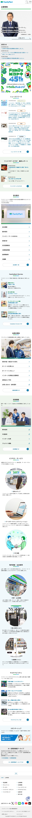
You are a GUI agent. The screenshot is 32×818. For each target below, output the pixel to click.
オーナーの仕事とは (8, 366)
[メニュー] (30, 2)
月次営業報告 (6, 245)
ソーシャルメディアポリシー (8, 811)
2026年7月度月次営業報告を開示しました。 (13, 48)
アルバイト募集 (6, 443)
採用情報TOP (16, 449)
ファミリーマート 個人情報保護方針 (9, 808)
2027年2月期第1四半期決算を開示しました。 (13, 58)
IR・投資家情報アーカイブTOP (16, 762)
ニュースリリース (22, 787)
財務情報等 (5, 254)
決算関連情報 (6, 250)
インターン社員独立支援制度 (10, 375)
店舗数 (4, 259)
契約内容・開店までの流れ (9, 362)
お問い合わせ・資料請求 (9, 384)
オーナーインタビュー (8, 371)
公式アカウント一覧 (5, 803)
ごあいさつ (21, 38)
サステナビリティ (22, 789)
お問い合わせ (5, 814)
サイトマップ (19, 814)
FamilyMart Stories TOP (16, 324)
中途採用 (4, 434)
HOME (2, 777)
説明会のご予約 (6, 380)
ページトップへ (16, 774)
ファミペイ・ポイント (8, 789)
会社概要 (4, 227)
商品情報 (5, 782)
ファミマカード (6, 792)
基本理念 (4, 231)
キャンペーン (6, 785)
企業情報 (20, 782)
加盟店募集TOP (16, 390)
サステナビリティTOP (16, 720)
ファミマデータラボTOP (16, 186)
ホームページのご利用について (23, 811)
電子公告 (20, 794)
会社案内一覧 (16, 265)
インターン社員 (6, 439)
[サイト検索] (27, 2)
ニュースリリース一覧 (16, 151)
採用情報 (20, 785)
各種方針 (4, 241)
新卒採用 (4, 429)
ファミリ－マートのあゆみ (9, 236)
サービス (5, 787)
